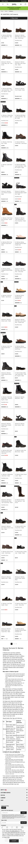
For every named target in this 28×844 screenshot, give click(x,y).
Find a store (4, 820)
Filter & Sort (14, 18)
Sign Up (3, 807)
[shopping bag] (25, 4)
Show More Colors (18, 40)
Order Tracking (5, 1)
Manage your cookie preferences (13, 831)
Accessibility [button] (23, 1)
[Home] (14, 4)
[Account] (21, 4)
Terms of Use (18, 816)
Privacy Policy (24, 816)
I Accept (14, 841)
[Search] (7, 4)
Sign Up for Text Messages (7, 810)
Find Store (23, 822)
